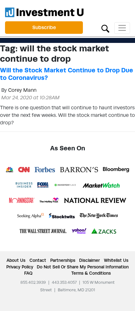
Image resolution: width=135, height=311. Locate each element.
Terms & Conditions (91, 273)
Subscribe (44, 27)
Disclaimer (89, 260)
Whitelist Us (116, 260)
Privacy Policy (19, 266)
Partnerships (62, 260)
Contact (38, 260)
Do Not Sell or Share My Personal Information (83, 266)
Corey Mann (22, 90)
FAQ (28, 273)
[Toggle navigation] (122, 28)
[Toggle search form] (105, 28)
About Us (16, 260)
